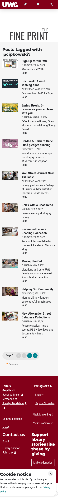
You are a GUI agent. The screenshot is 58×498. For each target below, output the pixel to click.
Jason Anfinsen (11, 394)
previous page (24, 355)
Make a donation (43, 462)
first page (18, 355)
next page (29, 355)
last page (35, 355)
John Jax (7, 452)
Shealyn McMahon (13, 403)
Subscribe (14, 364)
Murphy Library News (29, 34)
